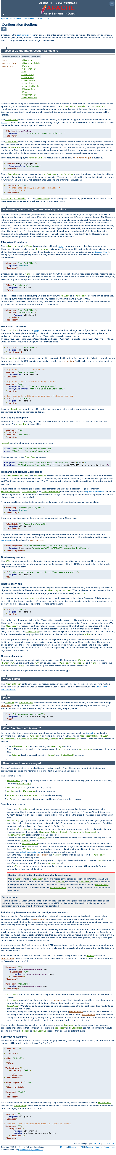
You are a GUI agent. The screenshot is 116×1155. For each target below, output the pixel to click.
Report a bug (109, 1147)
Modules (64, 1147)
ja (103, 1144)
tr (113, 1144)
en (94, 1144)
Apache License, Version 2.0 (30, 1150)
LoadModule (14, 147)
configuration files (25, 35)
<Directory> (28, 60)
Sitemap (98, 1147)
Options (87, 634)
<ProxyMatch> (28, 95)
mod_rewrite (36, 540)
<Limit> (18, 879)
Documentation (30, 18)
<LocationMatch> (30, 86)
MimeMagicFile (37, 158)
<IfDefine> (27, 74)
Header (90, 955)
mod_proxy (7, 66)
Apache (4, 18)
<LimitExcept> (58, 887)
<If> (23, 72)
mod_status (68, 361)
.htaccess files (100, 252)
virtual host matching (30, 852)
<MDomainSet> (28, 89)
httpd (4, 122)
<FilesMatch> (28, 69)
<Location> (27, 83)
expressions (7, 540)
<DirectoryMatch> (31, 63)
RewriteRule (39, 1031)
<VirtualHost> (29, 98)
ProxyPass (30, 457)
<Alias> (5, 443)
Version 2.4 (44, 18)
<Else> (51, 863)
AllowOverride (19, 746)
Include (41, 838)
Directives (73, 1147)
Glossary (89, 1147)
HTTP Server (16, 18)
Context (89, 733)
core (4, 60)
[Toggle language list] (3, 29)
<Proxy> (25, 92)
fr (99, 1144)
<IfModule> (27, 77)
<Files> (25, 66)
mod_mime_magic (82, 158)
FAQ (82, 1147)
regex (60, 246)
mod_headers (7, 958)
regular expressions (94, 491)
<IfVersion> (28, 80)
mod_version (9, 63)
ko (108, 1144)
